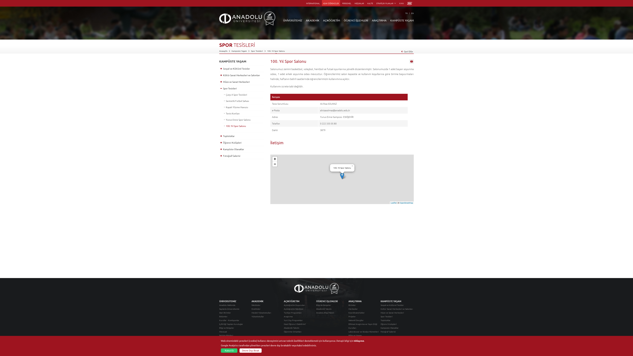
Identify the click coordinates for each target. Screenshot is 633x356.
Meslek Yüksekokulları (261, 312)
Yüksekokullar (258, 316)
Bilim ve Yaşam (355, 335)
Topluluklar (229, 135)
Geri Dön (408, 51)
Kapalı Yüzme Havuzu (237, 107)
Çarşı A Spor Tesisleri (236, 94)
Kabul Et (229, 350)
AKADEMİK (312, 20)
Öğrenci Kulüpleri (232, 142)
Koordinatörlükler (356, 312)
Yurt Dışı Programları (293, 320)
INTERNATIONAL (313, 3)
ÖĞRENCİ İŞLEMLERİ (356, 20)
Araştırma (288, 316)
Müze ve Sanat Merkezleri (236, 81)
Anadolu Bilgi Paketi (325, 312)
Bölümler (223, 316)
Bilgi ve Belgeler (226, 327)
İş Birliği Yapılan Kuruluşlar (231, 324)
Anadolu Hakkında (227, 305)
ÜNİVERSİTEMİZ (292, 20)
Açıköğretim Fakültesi (293, 309)
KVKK (401, 3)
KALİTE (370, 3)
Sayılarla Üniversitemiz (229, 309)
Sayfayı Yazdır (411, 61)
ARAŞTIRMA (379, 20)
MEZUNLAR (359, 3)
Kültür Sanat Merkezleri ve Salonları (241, 75)
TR (406, 13)
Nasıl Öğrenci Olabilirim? (295, 324)
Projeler (352, 316)
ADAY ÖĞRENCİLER (331, 3)
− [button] (275, 164)
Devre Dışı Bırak (250, 350)
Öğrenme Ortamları (292, 331)
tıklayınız (359, 340)
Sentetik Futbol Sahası (237, 100)
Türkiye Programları (293, 312)
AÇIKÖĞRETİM (331, 20)
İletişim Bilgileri (226, 335)
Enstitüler (256, 309)
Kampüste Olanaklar (233, 149)
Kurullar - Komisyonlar (229, 320)
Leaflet (393, 202)
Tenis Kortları (233, 113)
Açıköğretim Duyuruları (294, 305)
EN (412, 13)
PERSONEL (346, 3)
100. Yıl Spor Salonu (276, 51)
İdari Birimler (225, 312)
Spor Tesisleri (257, 51)
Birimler (352, 305)
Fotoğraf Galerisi (231, 155)
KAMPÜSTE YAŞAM (402, 20)
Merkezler (353, 309)
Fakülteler (256, 305)
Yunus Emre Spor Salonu (238, 119)
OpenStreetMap (406, 202)
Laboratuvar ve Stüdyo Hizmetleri (363, 331)
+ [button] (275, 159)
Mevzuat (223, 331)
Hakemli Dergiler (356, 320)
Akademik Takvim (291, 327)
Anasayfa (223, 51)
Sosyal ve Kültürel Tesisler (236, 68)
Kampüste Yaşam (239, 51)
